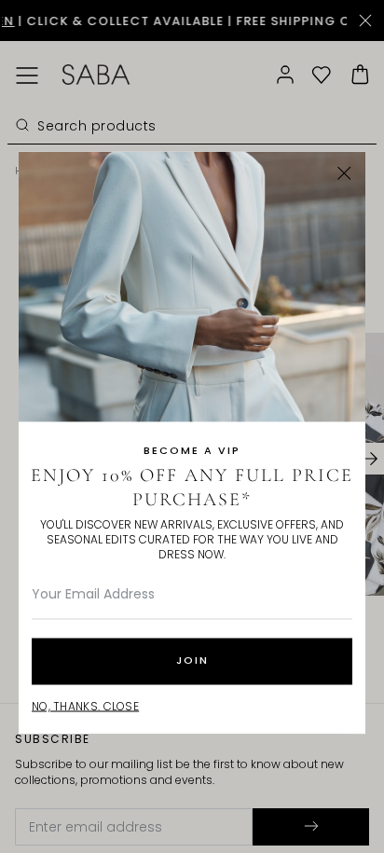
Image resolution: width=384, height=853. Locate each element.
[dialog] (192, 426)
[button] (344, 173)
